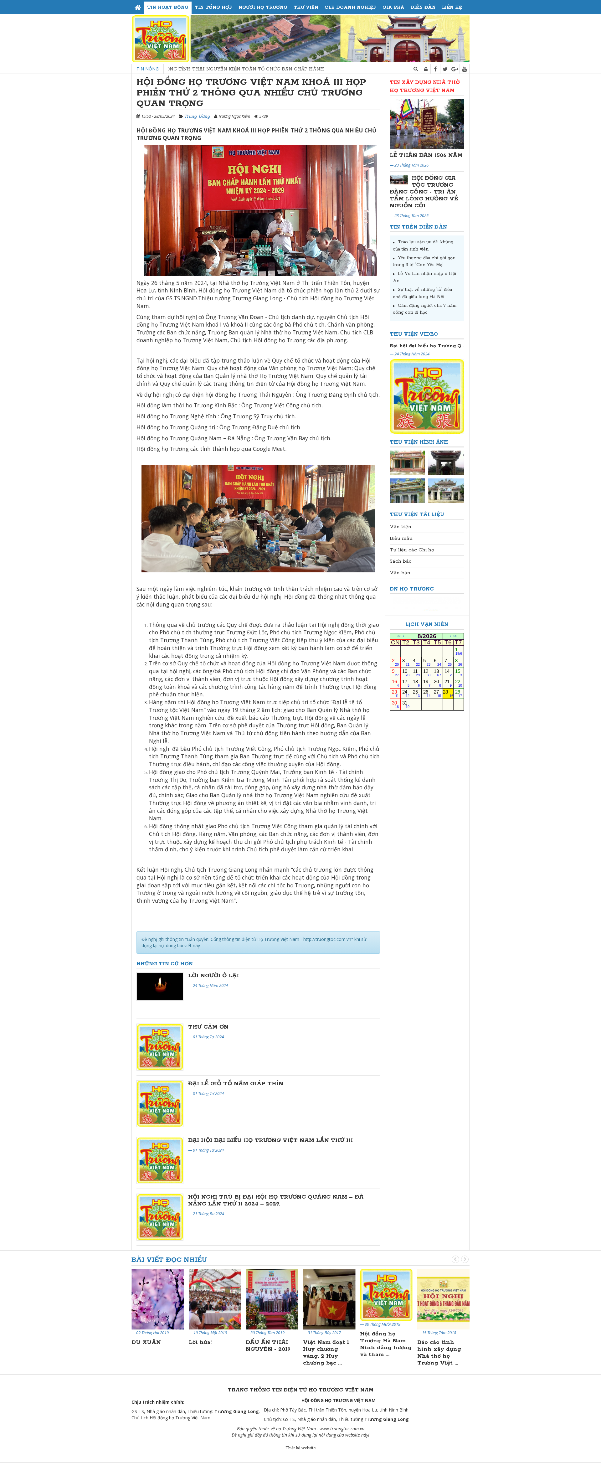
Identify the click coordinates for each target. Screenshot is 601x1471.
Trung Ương (197, 116)
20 (437, 683)
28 (448, 693)
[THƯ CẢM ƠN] (159, 1047)
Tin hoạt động (167, 7)
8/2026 (427, 636)
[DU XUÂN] (157, 1298)
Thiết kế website (300, 1448)
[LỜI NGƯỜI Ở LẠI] (159, 986)
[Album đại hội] (407, 462)
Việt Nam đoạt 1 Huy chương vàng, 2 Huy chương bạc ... (326, 1352)
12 (426, 672)
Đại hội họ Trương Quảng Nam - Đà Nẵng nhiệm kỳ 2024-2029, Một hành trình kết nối (427, 346)
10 (405, 672)
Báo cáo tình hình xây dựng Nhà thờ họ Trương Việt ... (439, 1352)
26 (426, 693)
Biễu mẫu (401, 538)
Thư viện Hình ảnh (419, 442)
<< (399, 636)
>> (455, 636)
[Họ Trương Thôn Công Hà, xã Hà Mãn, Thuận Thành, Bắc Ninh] (446, 462)
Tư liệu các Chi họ (412, 550)
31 (405, 704)
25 (416, 693)
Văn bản (400, 573)
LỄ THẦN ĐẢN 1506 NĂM (426, 155)
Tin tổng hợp (213, 7)
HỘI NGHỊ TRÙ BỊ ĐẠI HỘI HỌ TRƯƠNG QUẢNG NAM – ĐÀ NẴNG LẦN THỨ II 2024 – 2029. (276, 1200)
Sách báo (401, 561)
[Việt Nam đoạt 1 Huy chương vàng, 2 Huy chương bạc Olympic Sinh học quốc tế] (329, 1298)
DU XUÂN (146, 1342)
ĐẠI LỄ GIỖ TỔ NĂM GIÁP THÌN (235, 1083)
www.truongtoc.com (339, 1429)
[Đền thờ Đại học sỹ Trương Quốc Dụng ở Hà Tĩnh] (446, 490)
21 (448, 683)
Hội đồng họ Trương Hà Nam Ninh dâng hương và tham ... (386, 1344)
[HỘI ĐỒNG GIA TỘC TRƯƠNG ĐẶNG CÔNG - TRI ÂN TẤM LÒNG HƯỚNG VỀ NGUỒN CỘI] (399, 180)
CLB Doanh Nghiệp (350, 7)
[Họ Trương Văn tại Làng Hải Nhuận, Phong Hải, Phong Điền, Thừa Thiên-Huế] (407, 490)
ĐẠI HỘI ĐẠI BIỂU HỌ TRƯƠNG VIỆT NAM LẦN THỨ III (270, 1140)
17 (405, 683)
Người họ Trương (263, 7)
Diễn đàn (423, 7)
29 (458, 693)
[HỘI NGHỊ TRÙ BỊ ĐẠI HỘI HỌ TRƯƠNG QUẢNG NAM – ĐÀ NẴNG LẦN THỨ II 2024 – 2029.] (159, 1217)
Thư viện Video (414, 334)
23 (395, 693)
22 (458, 683)
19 (426, 683)
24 (405, 693)
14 (448, 672)
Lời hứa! (200, 1342)
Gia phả (393, 7)
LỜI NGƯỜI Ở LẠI (213, 975)
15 (458, 672)
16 (395, 683)
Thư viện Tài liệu (417, 514)
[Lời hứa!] (215, 1298)
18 (416, 683)
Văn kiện (400, 527)
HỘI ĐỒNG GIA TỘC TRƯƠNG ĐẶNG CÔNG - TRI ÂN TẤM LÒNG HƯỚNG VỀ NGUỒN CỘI (424, 192)
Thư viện (306, 7)
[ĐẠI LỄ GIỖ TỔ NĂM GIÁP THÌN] (159, 1103)
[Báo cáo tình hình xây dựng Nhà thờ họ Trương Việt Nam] (443, 1298)
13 (437, 672)
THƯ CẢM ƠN (208, 1027)
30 (395, 704)
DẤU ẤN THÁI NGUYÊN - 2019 (268, 1346)
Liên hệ (452, 7)
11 (416, 672)
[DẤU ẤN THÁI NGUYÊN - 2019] (272, 1298)
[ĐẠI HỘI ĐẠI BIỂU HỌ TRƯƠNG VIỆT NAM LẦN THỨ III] (159, 1160)
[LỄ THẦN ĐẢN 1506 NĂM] (427, 124)
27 (437, 693)
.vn (361, 1429)
